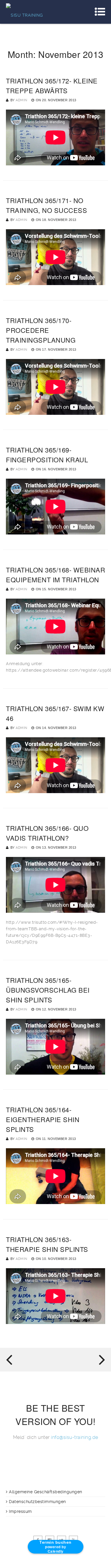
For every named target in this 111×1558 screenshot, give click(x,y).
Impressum (20, 1511)
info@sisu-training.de (74, 1437)
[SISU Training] (24, 12)
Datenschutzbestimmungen (37, 1501)
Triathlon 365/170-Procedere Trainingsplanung (40, 330)
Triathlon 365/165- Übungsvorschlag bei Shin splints (48, 989)
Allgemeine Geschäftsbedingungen (45, 1491)
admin (22, 100)
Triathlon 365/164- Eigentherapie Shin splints (42, 1119)
